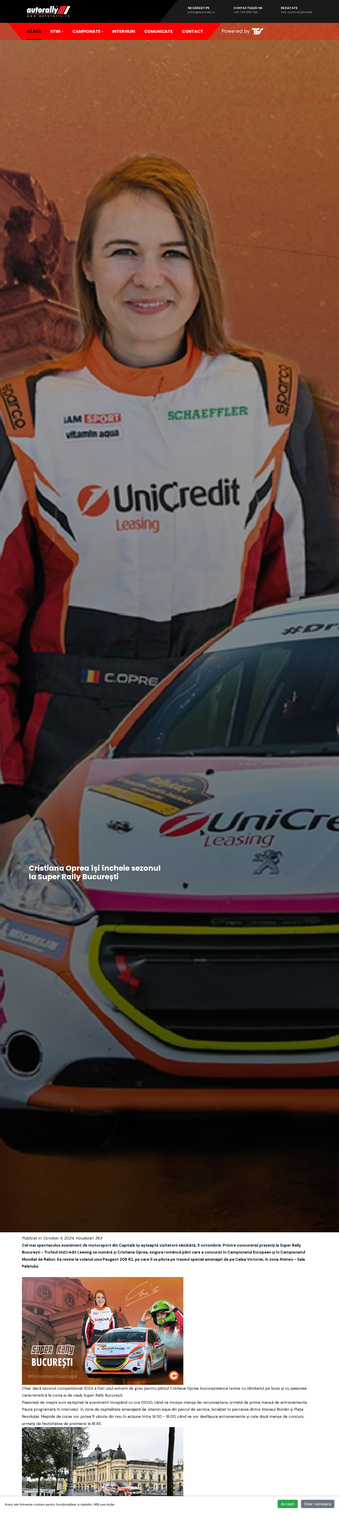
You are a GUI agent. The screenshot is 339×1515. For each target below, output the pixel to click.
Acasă (34, 31)
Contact (192, 31)
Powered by (236, 31)
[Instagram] (289, 31)
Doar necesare (317, 1503)
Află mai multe (104, 1504)
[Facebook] (279, 31)
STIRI (55, 31)
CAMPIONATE (86, 31)
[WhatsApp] (298, 31)
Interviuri (123, 31)
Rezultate (296, 10)
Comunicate (158, 31)
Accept (287, 1503)
